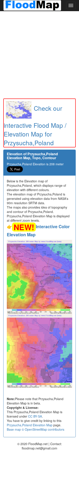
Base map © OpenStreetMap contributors (35, 429)
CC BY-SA (35, 416)
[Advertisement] (39, 55)
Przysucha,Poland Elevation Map (29, 425)
